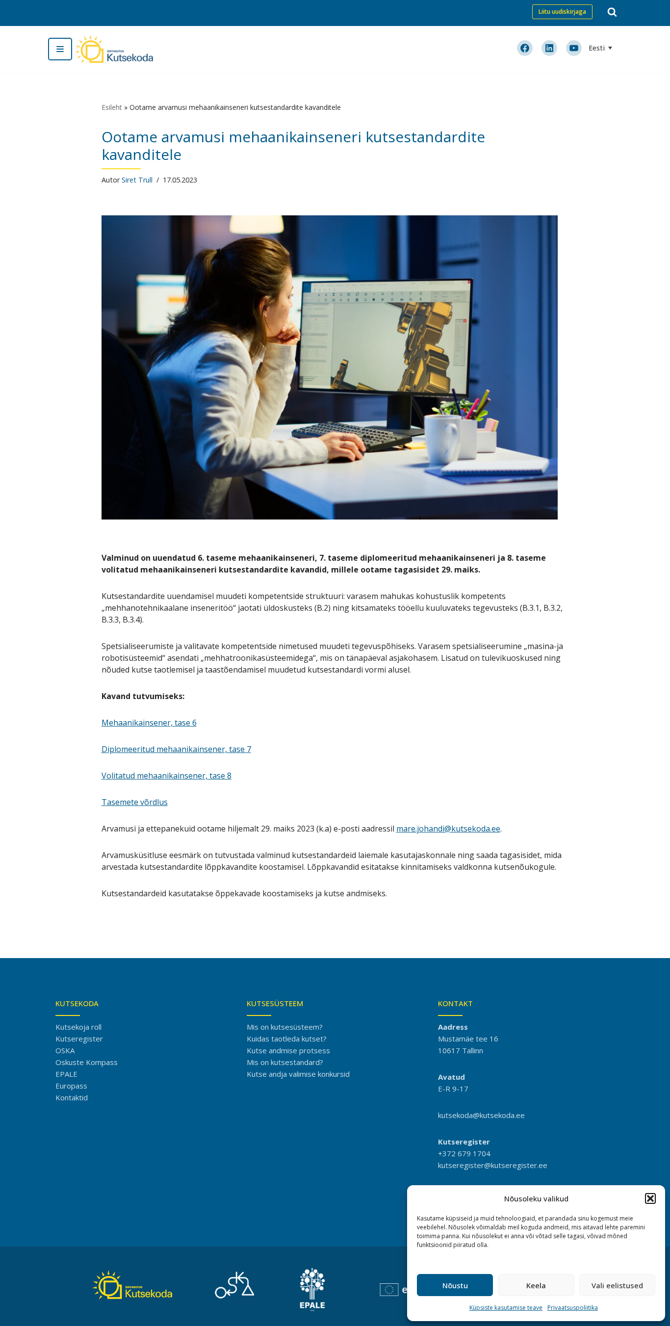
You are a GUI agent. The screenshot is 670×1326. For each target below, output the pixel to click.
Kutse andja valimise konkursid (298, 1074)
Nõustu (455, 1285)
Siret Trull (137, 179)
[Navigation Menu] (60, 49)
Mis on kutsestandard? (285, 1062)
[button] (650, 1198)
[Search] (612, 12)
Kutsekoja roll (78, 1027)
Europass (71, 1086)
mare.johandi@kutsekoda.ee (448, 828)
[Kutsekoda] (114, 49)
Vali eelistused (617, 1285)
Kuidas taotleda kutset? (287, 1038)
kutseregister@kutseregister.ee (492, 1165)
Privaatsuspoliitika (572, 1307)
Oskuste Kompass (86, 1062)
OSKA (65, 1050)
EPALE (66, 1074)
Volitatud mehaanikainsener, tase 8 (167, 775)
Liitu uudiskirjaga (562, 11)
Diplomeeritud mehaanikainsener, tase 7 (176, 749)
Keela (536, 1285)
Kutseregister (79, 1038)
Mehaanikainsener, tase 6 (149, 722)
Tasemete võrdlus (135, 802)
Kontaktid (71, 1097)
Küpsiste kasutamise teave (505, 1307)
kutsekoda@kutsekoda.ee (481, 1115)
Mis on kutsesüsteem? (285, 1027)
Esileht (112, 107)
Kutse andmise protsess (288, 1050)
